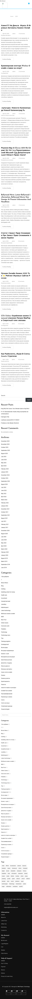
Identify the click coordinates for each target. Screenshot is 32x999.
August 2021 (4, 518)
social (12, 881)
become (24, 865)
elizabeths (13, 870)
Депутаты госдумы (6, 663)
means (3, 876)
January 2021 (4, 527)
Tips (2, 638)
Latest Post (4, 920)
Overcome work (5, 626)
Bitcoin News (4, 582)
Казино (3, 675)
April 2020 (3, 546)
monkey (17, 876)
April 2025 (3, 466)
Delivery (3, 973)
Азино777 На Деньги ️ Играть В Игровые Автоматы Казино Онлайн (16, 28)
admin (13, 33)
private (8, 878)
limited (25, 873)
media (7, 876)
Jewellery (3, 604)
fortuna (24, 870)
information (14, 873)
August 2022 (4, 484)
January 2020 (4, 555)
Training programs (5, 641)
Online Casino (4, 623)
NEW (2, 616)
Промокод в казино (6, 283)
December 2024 (5, 475)
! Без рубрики (5, 576)
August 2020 (4, 533)
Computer (25, 868)
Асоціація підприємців (6, 242)
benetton (4, 868)
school (23, 878)
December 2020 (5, 530)
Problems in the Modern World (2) (10, 423)
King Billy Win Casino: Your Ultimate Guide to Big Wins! (15, 408)
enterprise (19, 870)
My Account (4, 940)
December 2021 (5, 509)
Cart (2, 947)
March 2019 (4, 561)
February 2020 (5, 552)
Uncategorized (4, 73)
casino (8, 868)
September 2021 (5, 515)
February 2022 (5, 503)
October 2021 (4, 512)
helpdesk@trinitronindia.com (11, 907)
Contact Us (4, 930)
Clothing (3, 589)
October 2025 (4, 447)
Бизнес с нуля (5, 653)
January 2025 (4, 472)
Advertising (4, 927)
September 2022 (5, 481)
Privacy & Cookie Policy (7, 976)
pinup (26, 876)
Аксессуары (4, 647)
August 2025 (4, 453)
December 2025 (5, 441)
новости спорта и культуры (7, 115)
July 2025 (3, 456)
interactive (20, 873)
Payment (3, 966)
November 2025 (5, 444)
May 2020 (3, 543)
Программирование (6, 693)
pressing (4, 878)
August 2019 (4, 558)
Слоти (2, 700)
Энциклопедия (5, 709)
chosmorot (14, 868)
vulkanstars (8, 886)
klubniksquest (4, 607)
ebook (7, 870)
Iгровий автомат (5, 601)
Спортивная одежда (6, 706)
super (22, 881)
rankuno (18, 878)
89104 (7, 865)
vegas (3, 886)
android (19, 865)
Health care (4, 595)
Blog (2, 586)
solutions (17, 881)
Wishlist (3, 950)
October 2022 (4, 478)
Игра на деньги (5, 666)
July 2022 (3, 487)
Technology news (5, 206)
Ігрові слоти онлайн (6, 672)
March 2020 (4, 549)
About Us (3, 917)
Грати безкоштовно (6, 660)
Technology (4, 632)
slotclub (3, 881)
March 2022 (4, 499)
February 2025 (5, 469)
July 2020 (3, 536)
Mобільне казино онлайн (8, 613)
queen (13, 878)
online (22, 876)
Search (3, 395)
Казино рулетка (5, 361)
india (9, 873)
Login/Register (4, 943)
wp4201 (21, 886)
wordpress (15, 886)
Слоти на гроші (5, 703)
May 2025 (3, 462)
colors (20, 868)
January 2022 (4, 506)
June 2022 (4, 490)
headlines (4, 873)
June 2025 (4, 459)
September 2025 (5, 450)
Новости (3, 684)
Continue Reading (6, 59)
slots (8, 881)
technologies (5, 883)
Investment (4, 598)
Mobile (12, 876)
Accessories (13, 865)
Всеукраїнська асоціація (7, 160)
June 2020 (4, 540)
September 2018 (5, 564)
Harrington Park (5, 417)
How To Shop (4, 963)
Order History (4, 953)
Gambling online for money (8, 592)
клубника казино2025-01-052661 (10, 420)
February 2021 (5, 524)
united (24, 883)
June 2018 (4, 567)
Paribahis (3, 629)
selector (28, 878)
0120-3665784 (7, 904)
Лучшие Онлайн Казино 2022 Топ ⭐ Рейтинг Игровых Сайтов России (15, 276)
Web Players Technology (24, 986)
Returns (3, 970)
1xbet (3, 865)
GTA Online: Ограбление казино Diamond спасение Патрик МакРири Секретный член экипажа (16, 318)
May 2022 (3, 493)
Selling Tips (4, 924)
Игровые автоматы (5, 35)
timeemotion (18, 883)
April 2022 (3, 496)
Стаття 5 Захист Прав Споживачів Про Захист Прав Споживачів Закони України (16, 235)
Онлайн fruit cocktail (6, 690)
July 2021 (3, 521)
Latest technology (5, 610)
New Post (3, 619)
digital (3, 870)
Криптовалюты (5, 681)
